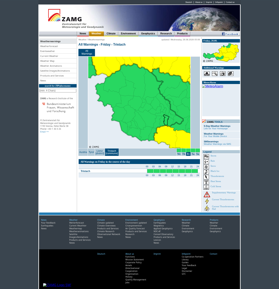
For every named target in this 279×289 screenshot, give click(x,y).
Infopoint (219, 2)
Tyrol (91, 152)
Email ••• (44, 131)
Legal (184, 268)
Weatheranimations (79, 231)
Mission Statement (134, 259)
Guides (185, 262)
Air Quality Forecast (135, 228)
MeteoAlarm (209, 82)
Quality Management (135, 279)
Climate (111, 33)
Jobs (127, 282)
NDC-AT (157, 231)
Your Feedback (48, 222)
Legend (207, 152)
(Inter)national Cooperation (132, 269)
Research (166, 33)
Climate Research (105, 231)
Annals (128, 265)
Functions (130, 256)
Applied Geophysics (163, 228)
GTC (184, 273)
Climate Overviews (106, 225)
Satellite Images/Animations (78, 235)
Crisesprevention (133, 225)
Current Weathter (77, 225)
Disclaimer (187, 271)
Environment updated (136, 222)
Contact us (230, 2)
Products (182, 33)
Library (185, 259)
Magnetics (159, 225)
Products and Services (80, 239)
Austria (83, 152)
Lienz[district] (100, 152)
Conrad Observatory (163, 234)
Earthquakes (47, 225)
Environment (128, 33)
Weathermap (75, 228)
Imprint (209, 2)
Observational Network (108, 234)
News (83, 33)
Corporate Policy (133, 262)
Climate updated (105, 222)
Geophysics (148, 33)
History (128, 276)
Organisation (131, 273)
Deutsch (188, 2)
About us (198, 2)
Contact (213, 253)
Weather (96, 33)
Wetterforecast (76, 222)
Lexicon (157, 239)
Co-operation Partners (192, 256)
